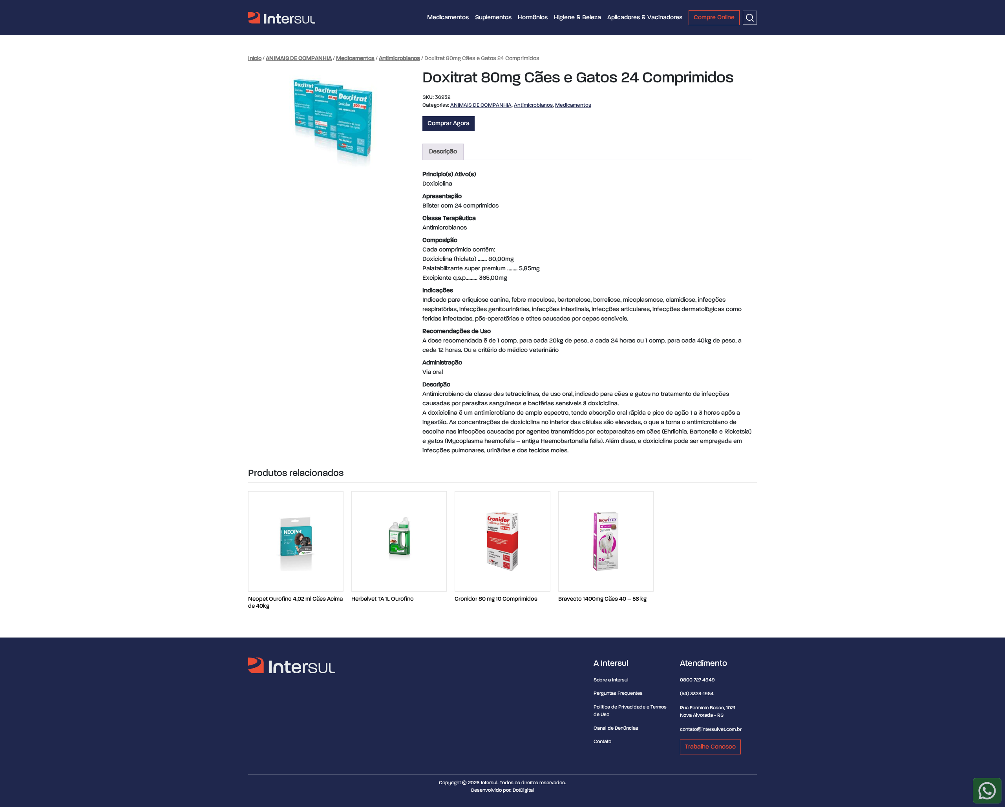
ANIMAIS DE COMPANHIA (299, 58)
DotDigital (523, 790)
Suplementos (493, 18)
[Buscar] (750, 18)
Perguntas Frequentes (618, 693)
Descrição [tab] (443, 152)
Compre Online (714, 18)
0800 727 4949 (697, 680)
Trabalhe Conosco (710, 747)
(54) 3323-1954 (697, 693)
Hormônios (533, 18)
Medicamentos (448, 18)
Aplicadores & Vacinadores (644, 18)
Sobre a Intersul (611, 680)
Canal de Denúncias (616, 728)
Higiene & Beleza (577, 18)
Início (254, 58)
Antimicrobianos (399, 58)
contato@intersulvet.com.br (711, 729)
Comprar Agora (449, 123)
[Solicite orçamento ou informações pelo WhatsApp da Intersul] (987, 790)
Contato (602, 741)
